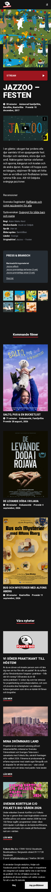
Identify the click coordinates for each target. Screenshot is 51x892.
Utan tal (13, 228)
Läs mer (7, 698)
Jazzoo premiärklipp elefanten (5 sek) (22, 270)
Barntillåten (22, 232)
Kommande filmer (25, 334)
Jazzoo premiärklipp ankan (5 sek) (20, 273)
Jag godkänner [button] (36, 885)
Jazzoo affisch (12, 266)
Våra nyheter (25, 621)
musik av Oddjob (25, 225)
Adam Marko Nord (17, 221)
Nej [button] (14, 885)
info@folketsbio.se (19, 858)
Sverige (14, 236)
